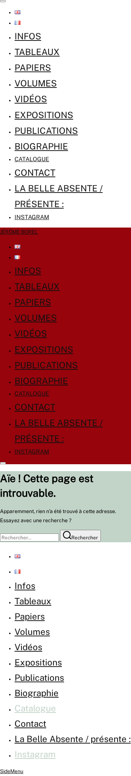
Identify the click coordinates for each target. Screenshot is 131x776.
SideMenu (11, 771)
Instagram (32, 217)
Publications (46, 130)
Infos (28, 36)
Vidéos (31, 99)
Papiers (33, 67)
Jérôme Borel (19, 232)
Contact (35, 172)
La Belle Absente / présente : (73, 739)
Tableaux (37, 52)
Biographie (41, 146)
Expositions (44, 115)
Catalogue (32, 159)
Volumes (36, 83)
